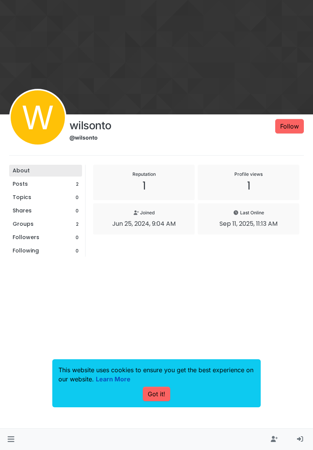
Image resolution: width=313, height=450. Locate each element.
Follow (289, 126)
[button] (11, 439)
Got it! (156, 394)
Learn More (113, 379)
